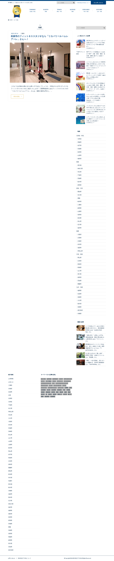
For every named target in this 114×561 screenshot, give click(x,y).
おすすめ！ (55, 379)
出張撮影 (43, 390)
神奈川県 (80, 168)
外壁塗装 (59, 390)
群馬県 (79, 185)
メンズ (50, 385)
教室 (65, 392)
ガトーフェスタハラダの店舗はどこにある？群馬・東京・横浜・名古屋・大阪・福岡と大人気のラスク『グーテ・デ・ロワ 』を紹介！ (95, 86)
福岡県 (79, 290)
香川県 (79, 274)
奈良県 (79, 244)
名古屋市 (54, 390)
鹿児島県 (80, 310)
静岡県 (79, 208)
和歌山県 (80, 251)
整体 (69, 392)
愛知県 (79, 191)
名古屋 (79, 195)
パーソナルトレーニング (62, 383)
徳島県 (79, 277)
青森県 (79, 142)
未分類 (10, 477)
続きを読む (17, 96)
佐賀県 (79, 293)
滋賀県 (79, 247)
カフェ (42, 381)
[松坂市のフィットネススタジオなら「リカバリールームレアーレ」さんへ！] (40, 81)
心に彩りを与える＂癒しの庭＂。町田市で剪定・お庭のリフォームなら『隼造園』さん (95, 355)
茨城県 (79, 178)
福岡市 (50, 394)
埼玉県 (79, 172)
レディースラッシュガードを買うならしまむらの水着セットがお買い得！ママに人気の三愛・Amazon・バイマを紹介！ (95, 97)
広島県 (79, 261)
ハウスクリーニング (46, 383)
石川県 (79, 224)
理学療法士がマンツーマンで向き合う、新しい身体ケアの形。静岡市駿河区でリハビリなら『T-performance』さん (95, 347)
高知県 (79, 280)
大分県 (79, 300)
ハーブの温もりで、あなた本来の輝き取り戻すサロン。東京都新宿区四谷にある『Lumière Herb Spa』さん (95, 329)
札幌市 (10, 481)
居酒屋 (42, 392)
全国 (9, 395)
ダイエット (60, 381)
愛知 (57, 392)
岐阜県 (79, 201)
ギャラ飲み (48, 381)
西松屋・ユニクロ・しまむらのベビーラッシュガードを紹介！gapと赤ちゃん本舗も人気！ (96, 75)
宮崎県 (79, 307)
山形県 (79, 155)
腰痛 (42, 396)
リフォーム (44, 387)
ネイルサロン (67, 381)
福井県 (79, 228)
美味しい (60, 394)
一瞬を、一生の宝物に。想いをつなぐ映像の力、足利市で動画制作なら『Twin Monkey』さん (95, 362)
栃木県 (79, 181)
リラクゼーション (52, 387)
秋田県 (79, 152)
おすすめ (49, 379)
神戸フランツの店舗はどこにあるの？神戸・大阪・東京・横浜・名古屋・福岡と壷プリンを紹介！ (95, 53)
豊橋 (79, 198)
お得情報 (10, 378)
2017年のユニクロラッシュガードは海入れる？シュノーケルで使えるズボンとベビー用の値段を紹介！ (95, 43)
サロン (54, 381)
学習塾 (68, 390)
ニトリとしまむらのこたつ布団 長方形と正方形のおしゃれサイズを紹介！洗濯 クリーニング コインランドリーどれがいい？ (96, 64)
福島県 (79, 158)
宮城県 (79, 148)
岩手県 (79, 145)
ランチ (64, 385)
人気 (70, 387)
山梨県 (79, 211)
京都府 (79, 241)
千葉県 (79, 175)
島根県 (79, 267)
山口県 (79, 270)
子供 (64, 390)
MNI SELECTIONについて (84, 2)
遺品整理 (47, 396)
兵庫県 (79, 237)
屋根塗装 (48, 392)
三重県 (79, 204)
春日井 (42, 394)
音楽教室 (52, 396)
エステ (61, 379)
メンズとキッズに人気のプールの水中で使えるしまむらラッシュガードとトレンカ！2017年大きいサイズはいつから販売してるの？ (95, 108)
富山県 (79, 221)
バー (53, 383)
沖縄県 (79, 313)
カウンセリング (68, 379)
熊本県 (79, 303)
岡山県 (79, 257)
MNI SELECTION (77, 558)
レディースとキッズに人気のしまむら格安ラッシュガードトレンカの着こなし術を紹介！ (95, 119)
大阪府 (79, 234)
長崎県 (79, 297)
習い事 (65, 394)
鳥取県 (79, 264)
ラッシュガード (57, 385)
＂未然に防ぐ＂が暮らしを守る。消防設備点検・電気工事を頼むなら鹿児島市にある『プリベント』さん (95, 338)
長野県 (79, 214)
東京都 (79, 165)
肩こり (69, 394)
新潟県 (79, 218)
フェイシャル (44, 385)
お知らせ (10, 382)
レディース (60, 387)
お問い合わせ (99, 2)
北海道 (79, 139)
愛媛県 (79, 284)
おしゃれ (43, 379)
